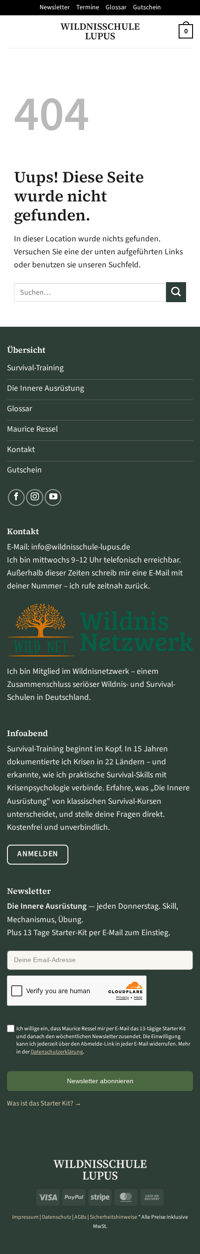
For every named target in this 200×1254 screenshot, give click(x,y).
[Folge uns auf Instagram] (34, 497)
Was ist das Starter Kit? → (44, 1103)
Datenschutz (56, 1217)
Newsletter (55, 7)
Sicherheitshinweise (113, 1217)
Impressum (25, 1217)
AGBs (80, 1217)
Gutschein (147, 7)
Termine (87, 7)
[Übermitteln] (176, 292)
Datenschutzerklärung (57, 1052)
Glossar (116, 7)
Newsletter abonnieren (100, 1081)
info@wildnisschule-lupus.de (80, 547)
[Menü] (13, 31)
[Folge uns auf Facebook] (16, 497)
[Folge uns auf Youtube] (53, 497)
